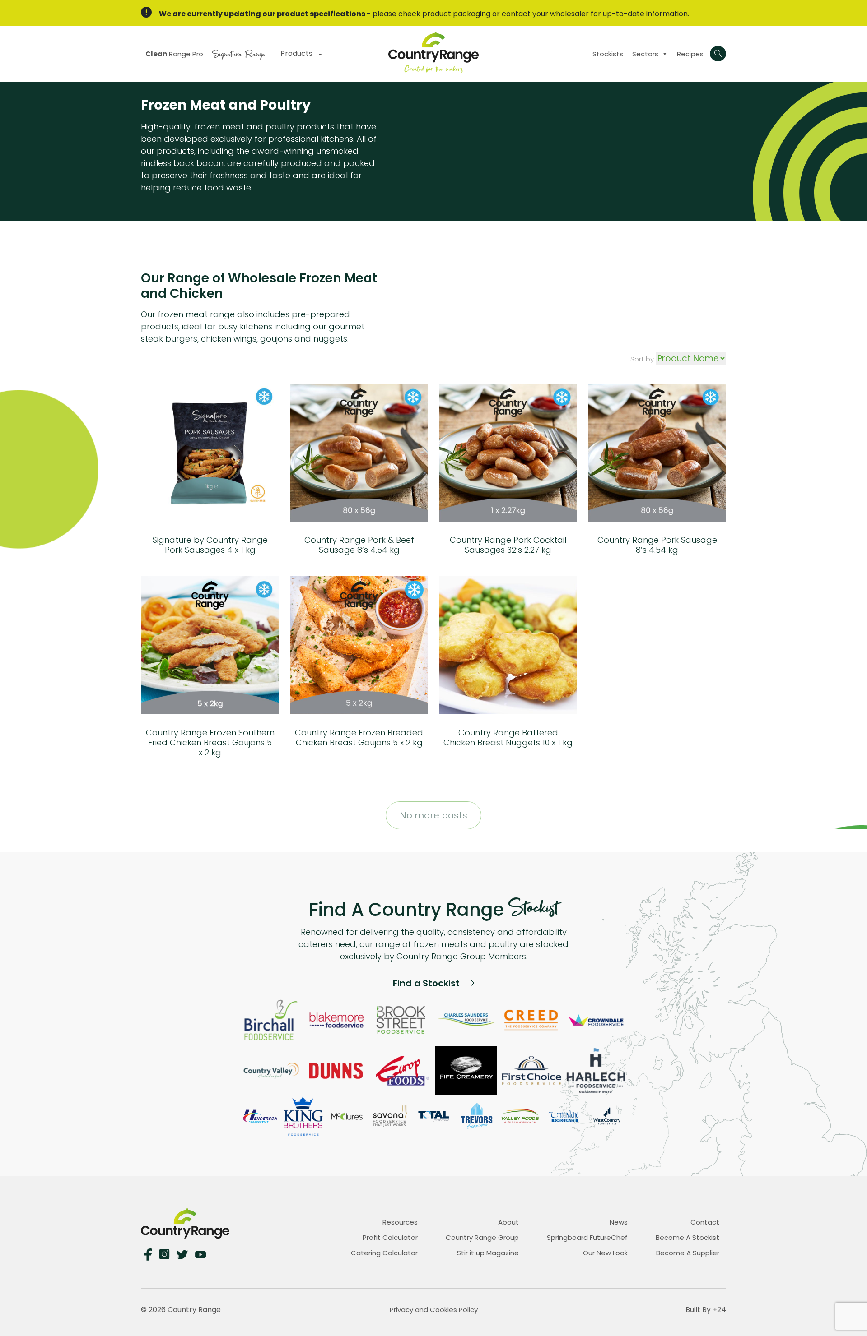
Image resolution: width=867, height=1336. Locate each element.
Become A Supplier (687, 1252)
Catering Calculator (384, 1252)
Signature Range (238, 53)
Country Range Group (482, 1237)
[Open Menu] (718, 53)
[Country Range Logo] (433, 51)
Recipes (690, 54)
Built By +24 (705, 1309)
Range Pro (174, 54)
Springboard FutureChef (587, 1237)
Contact (704, 1222)
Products (297, 53)
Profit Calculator (390, 1237)
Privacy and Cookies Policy (434, 1309)
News (619, 1222)
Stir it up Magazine (488, 1252)
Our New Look (605, 1252)
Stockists (607, 54)
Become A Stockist (687, 1237)
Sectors (645, 54)
